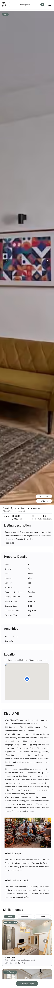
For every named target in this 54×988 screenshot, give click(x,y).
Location (24, 917)
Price (10, 917)
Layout (42, 917)
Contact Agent (27, 983)
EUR (5, 516)
